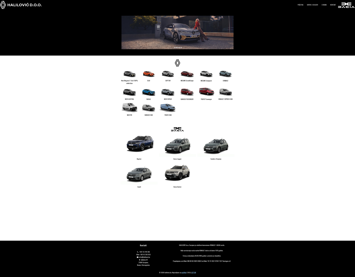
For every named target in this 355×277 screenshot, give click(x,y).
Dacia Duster (177, 187)
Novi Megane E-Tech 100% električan (129, 81)
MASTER (129, 115)
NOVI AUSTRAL (129, 99)
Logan (139, 186)
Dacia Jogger (177, 159)
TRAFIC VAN (167, 115)
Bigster (139, 159)
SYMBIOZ (225, 80)
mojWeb (183, 272)
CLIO (148, 80)
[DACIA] (346, 5)
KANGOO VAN (149, 115)
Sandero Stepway (216, 159)
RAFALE (149, 99)
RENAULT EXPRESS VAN (226, 99)
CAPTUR (167, 80)
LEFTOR (193, 272)
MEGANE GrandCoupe (187, 80)
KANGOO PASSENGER (187, 99)
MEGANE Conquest (206, 80)
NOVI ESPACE (168, 99)
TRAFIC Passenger (206, 99)
